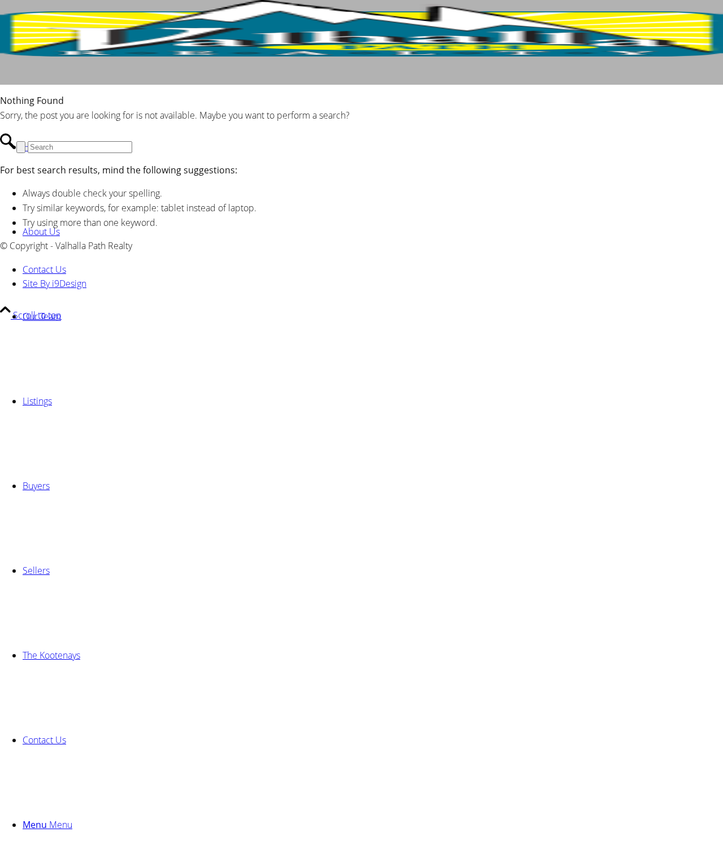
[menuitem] (373, 316)
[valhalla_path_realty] (361, 53)
